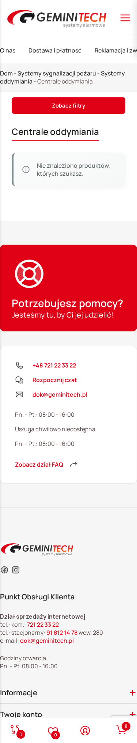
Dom (6, 73)
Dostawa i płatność (54, 50)
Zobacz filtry (68, 105)
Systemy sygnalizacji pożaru (57, 73)
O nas (7, 50)
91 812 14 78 (61, 633)
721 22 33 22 (43, 625)
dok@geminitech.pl (47, 641)
